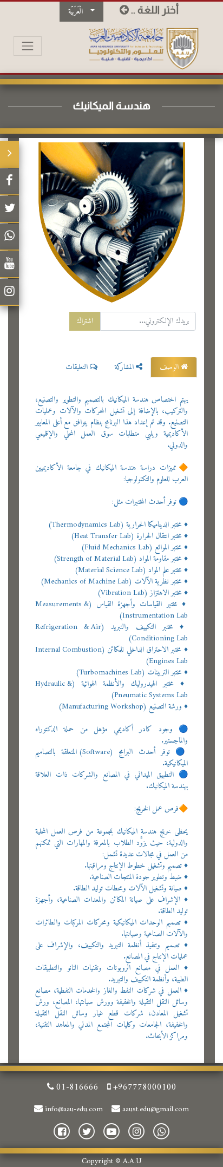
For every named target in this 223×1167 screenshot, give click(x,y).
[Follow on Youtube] (9, 264)
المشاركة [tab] (125, 367)
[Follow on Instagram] (9, 292)
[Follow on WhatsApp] (9, 237)
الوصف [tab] (170, 367)
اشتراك (84, 321)
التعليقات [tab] (77, 367)
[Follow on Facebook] (9, 181)
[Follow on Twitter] (9, 209)
